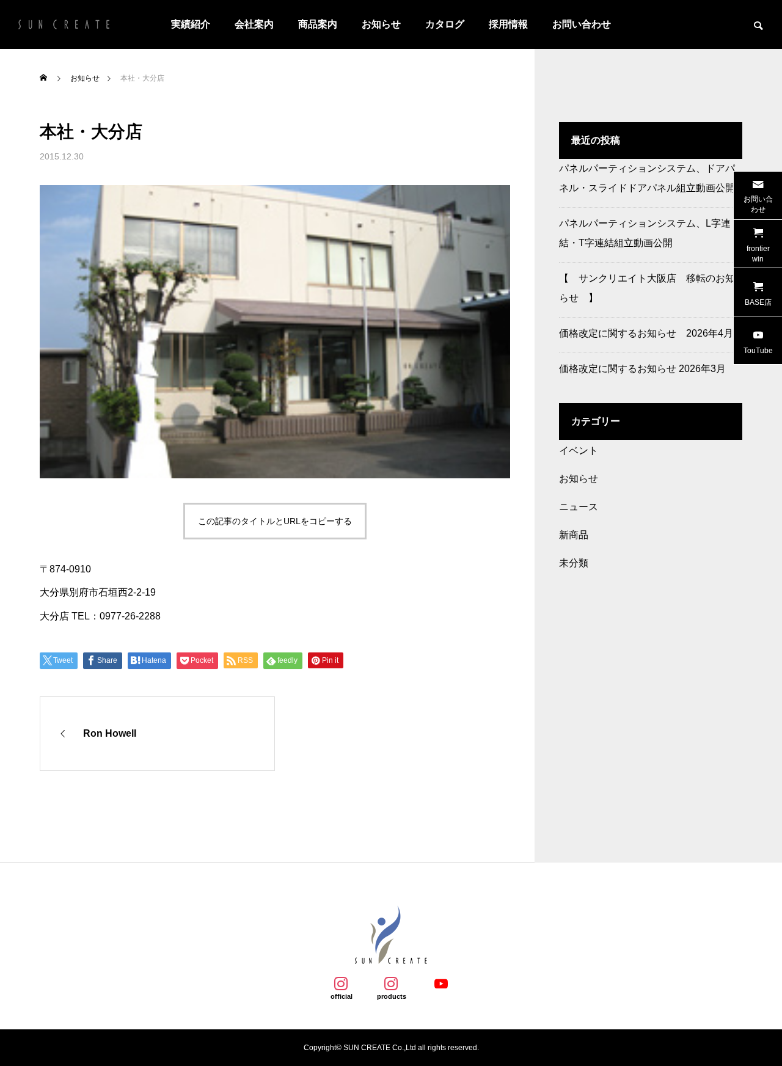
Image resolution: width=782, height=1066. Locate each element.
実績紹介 (190, 24)
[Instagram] (341, 983)
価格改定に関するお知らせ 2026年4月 (646, 333)
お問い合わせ (581, 24)
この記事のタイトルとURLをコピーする (275, 521)
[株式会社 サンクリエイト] (64, 24)
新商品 (573, 535)
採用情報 (508, 24)
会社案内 (254, 24)
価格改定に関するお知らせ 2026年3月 (642, 368)
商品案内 (317, 24)
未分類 (573, 563)
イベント (578, 450)
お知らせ (381, 24)
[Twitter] (391, 983)
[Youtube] (441, 983)
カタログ (444, 24)
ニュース (578, 507)
